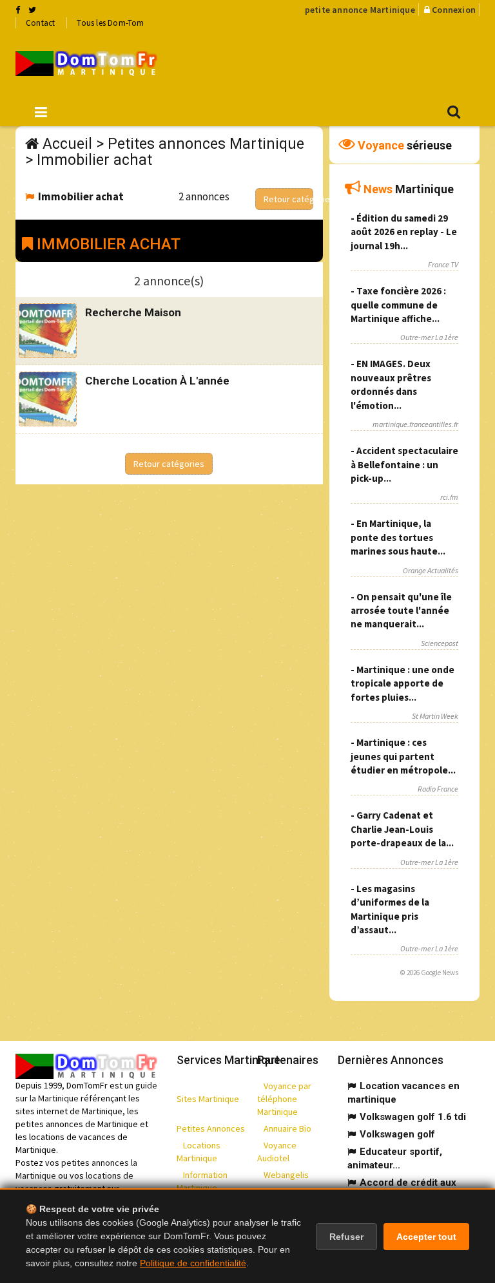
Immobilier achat (94, 160)
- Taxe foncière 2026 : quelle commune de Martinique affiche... (398, 305)
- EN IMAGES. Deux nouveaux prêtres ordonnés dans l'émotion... (391, 384)
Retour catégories (288, 199)
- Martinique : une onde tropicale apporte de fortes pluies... (402, 683)
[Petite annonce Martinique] (86, 63)
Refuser (346, 1236)
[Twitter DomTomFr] (32, 9)
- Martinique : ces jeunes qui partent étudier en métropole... (403, 756)
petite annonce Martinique (360, 9)
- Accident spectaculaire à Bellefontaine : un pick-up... (404, 464)
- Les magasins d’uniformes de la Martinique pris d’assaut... (390, 909)
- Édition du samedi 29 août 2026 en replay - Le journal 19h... (404, 232)
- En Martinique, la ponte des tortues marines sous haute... (398, 537)
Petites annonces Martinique (206, 144)
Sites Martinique (208, 1099)
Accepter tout (426, 1236)
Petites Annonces (211, 1128)
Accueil (67, 144)
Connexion (454, 9)
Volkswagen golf (397, 1134)
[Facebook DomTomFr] (17, 9)
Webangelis (286, 1175)
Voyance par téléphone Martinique (284, 1098)
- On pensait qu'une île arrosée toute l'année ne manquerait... (401, 611)
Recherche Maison (133, 312)
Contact (40, 22)
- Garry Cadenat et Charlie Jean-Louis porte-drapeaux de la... (402, 829)
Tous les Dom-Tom (110, 22)
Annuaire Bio (287, 1128)
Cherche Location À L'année (157, 380)
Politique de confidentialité (193, 1263)
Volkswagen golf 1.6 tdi (413, 1117)
